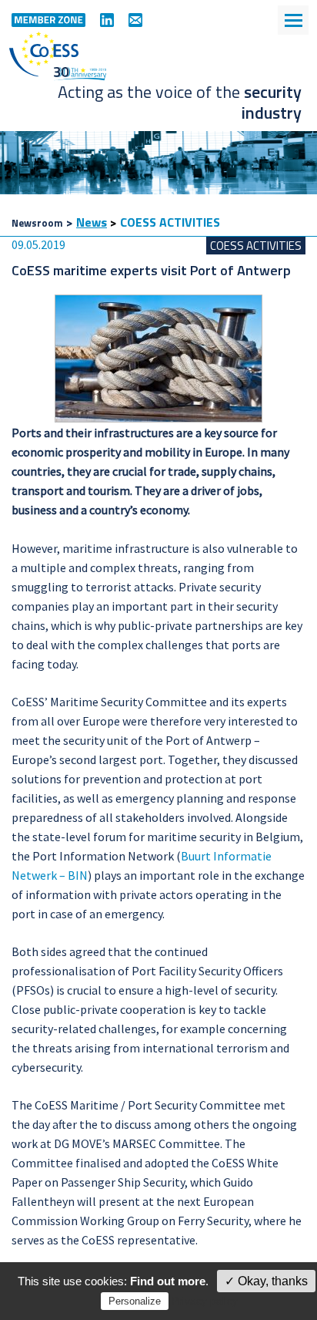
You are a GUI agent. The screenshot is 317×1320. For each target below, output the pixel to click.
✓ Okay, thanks (266, 1281)
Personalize (134, 1301)
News (91, 222)
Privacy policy (205, 1301)
